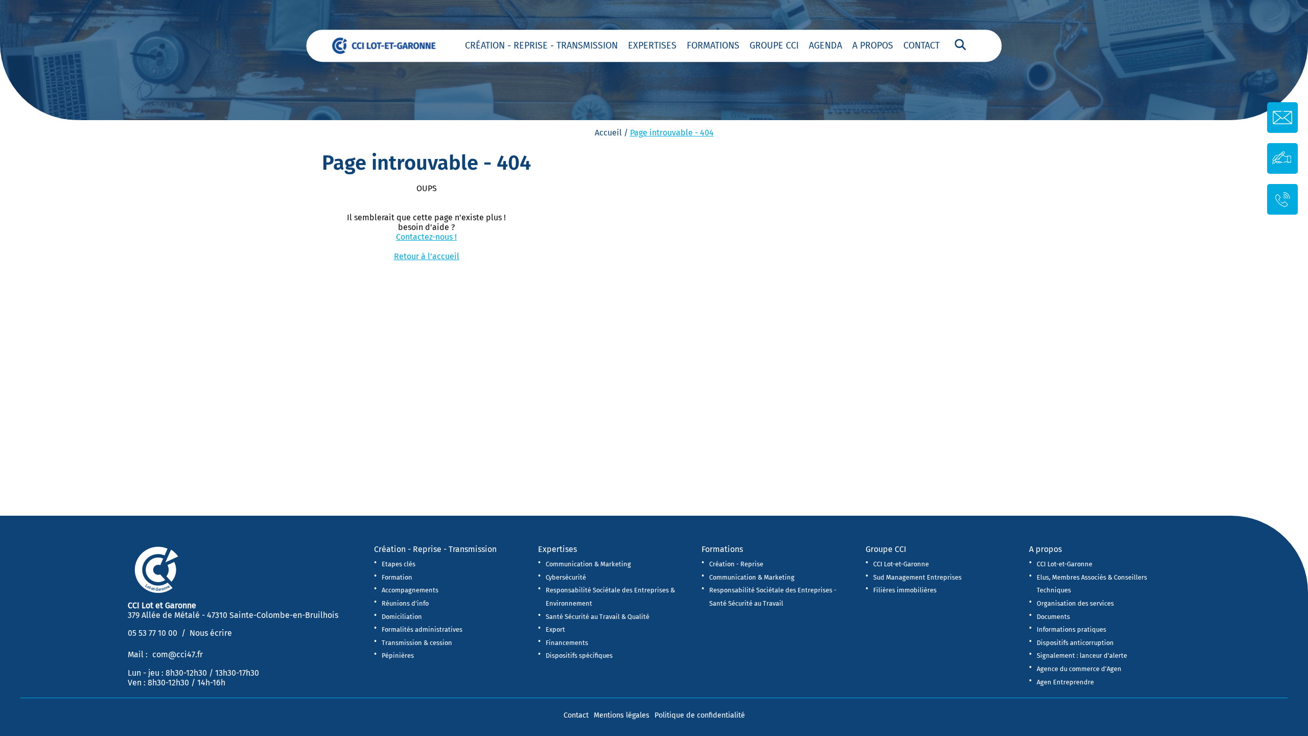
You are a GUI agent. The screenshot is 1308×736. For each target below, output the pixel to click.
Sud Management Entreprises (917, 577)
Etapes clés (398, 564)
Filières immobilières (905, 590)
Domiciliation (402, 616)
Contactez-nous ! (426, 237)
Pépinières (398, 655)
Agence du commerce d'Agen (1079, 669)
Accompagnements (410, 590)
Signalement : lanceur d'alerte (1082, 655)
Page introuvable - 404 (672, 132)
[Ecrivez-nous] (1282, 158)
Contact (921, 45)
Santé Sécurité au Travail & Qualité (597, 616)
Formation (397, 577)
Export (555, 629)
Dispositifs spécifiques (579, 655)
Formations (713, 45)
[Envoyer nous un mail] (1282, 117)
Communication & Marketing (588, 564)
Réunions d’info (405, 603)
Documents (1053, 616)
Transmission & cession (417, 643)
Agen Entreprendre (1065, 682)
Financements (567, 643)
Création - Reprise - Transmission (541, 45)
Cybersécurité (566, 577)
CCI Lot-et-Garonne (901, 564)
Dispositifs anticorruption (1075, 643)
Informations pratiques (1071, 629)
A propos (872, 45)
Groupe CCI (774, 45)
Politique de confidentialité (700, 715)
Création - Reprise (736, 564)
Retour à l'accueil (426, 256)
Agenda (825, 45)
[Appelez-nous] (1282, 198)
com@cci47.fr (177, 654)
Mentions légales (621, 715)
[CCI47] (391, 45)
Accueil (608, 132)
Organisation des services (1075, 603)
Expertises (652, 45)
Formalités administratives (422, 629)
